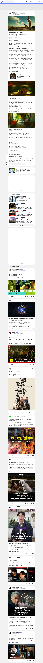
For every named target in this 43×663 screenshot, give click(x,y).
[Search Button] (4, 2)
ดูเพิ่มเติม (23, 470)
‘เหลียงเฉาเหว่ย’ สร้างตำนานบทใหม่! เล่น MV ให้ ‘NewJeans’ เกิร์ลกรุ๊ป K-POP (20, 618)
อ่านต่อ (26, 278)
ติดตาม (17, 12)
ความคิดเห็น (12, 164)
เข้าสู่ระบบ (40, 1)
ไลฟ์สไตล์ (19, 164)
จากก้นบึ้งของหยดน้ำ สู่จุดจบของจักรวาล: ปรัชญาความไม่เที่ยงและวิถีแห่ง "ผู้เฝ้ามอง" (21, 319)
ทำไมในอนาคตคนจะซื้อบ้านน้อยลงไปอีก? (18, 543)
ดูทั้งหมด (21, 225)
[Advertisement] (21, 7)
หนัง (23, 164)
